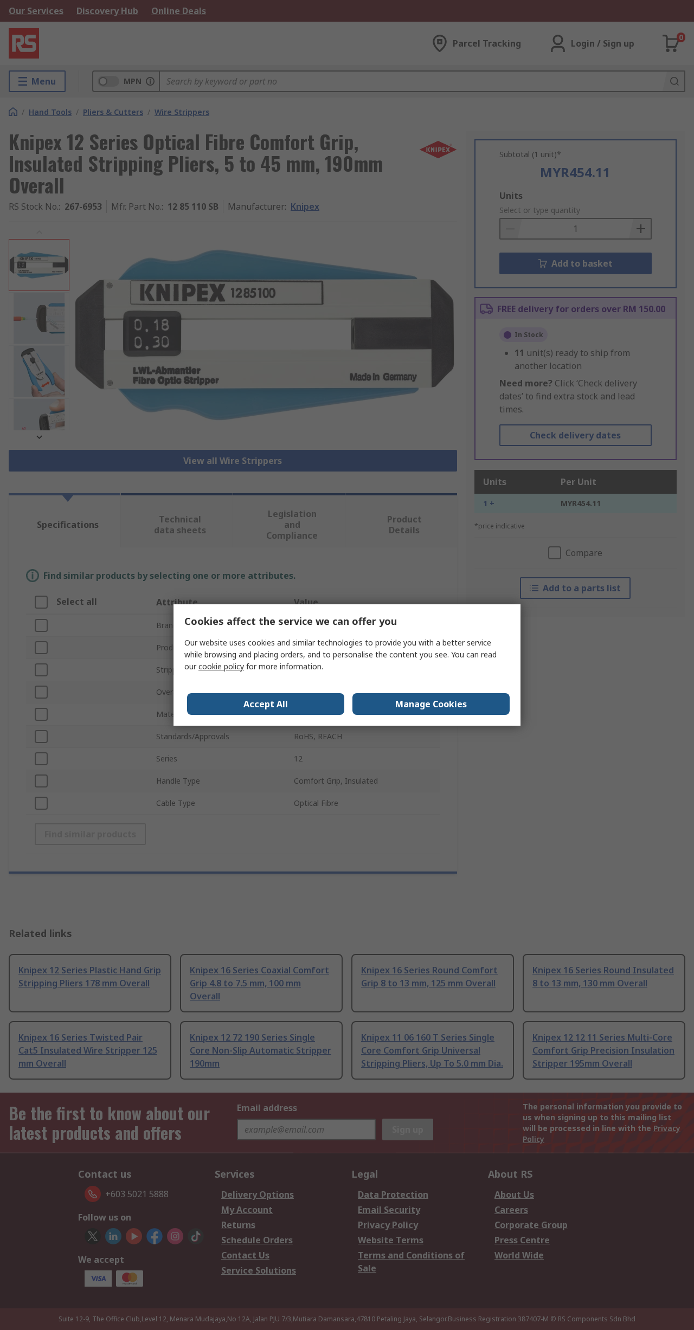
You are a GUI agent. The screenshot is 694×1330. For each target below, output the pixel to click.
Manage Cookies (431, 704)
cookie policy (221, 666)
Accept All (265, 704)
